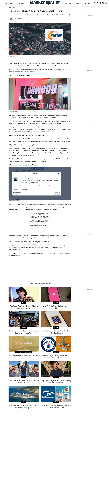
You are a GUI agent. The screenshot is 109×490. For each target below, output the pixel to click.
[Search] (94, 3)
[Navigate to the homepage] (45, 3)
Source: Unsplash (14, 56)
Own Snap (31, 155)
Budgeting (22, 3)
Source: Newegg (13, 111)
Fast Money (68, 3)
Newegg (30, 63)
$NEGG (42, 215)
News (77, 3)
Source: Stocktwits (14, 200)
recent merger (48, 235)
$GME (39, 213)
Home (10, 7)
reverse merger (24, 121)
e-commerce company (46, 138)
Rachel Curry (19, 18)
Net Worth (87, 3)
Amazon (15, 63)
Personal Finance (9, 3)
